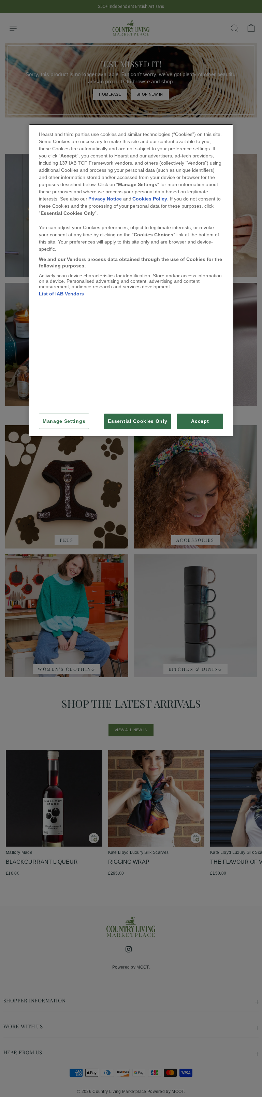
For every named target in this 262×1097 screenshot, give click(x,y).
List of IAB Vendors (61, 293)
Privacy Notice (105, 199)
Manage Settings (64, 421)
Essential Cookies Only (137, 421)
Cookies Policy (149, 199)
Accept (200, 421)
